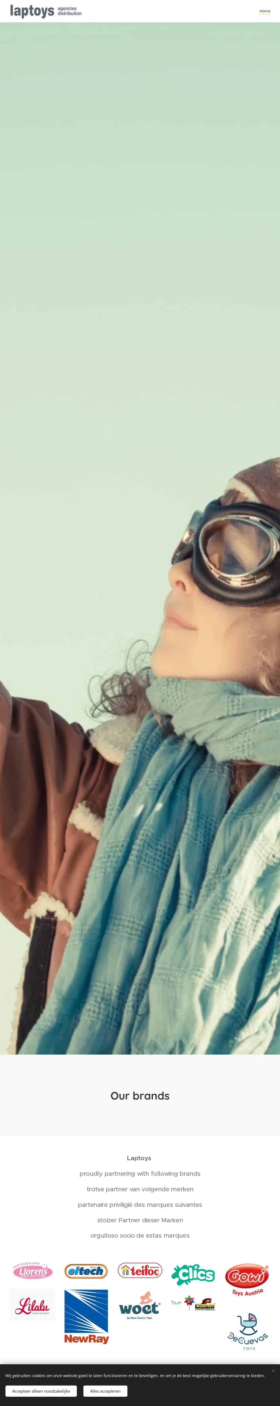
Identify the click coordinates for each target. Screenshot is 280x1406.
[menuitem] (264, 11)
